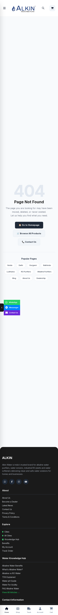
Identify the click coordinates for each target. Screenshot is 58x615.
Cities (6, 532)
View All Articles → (11, 592)
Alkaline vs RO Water (11, 573)
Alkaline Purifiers (44, 272)
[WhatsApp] (5, 481)
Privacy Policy (8, 513)
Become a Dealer (10, 501)
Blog (14, 278)
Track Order (7, 551)
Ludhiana (11, 272)
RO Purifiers (26, 272)
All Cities (8, 535)
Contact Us (7, 509)
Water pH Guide (9, 581)
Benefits (5, 543)
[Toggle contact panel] (2, 307)
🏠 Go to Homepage (29, 225)
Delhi (21, 265)
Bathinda (47, 265)
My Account (7, 547)
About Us (26, 278)
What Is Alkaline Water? (12, 569)
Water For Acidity (9, 585)
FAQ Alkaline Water (10, 588)
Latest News (7, 505)
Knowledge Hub (11, 539)
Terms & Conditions (10, 517)
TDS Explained (8, 577)
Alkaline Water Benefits (12, 565)
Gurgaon (33, 265)
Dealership (41, 278)
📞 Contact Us (29, 242)
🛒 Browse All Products (29, 233)
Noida (9, 265)
